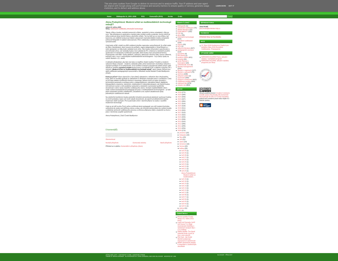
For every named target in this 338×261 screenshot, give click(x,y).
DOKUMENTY (183, 31)
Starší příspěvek (166, 143)
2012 (179, 124)
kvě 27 (183, 157)
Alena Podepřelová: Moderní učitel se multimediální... (188, 175)
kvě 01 (183, 206)
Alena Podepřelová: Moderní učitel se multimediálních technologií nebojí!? (138, 23)
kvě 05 (183, 201)
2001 (179, 210)
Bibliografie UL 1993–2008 (126, 16)
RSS (143, 16)
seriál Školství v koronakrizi (183, 62)
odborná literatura (184, 48)
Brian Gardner (118, 256)
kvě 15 (183, 183)
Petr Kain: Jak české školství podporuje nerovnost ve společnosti (186, 239)
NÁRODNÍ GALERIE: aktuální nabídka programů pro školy (215, 61)
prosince (182, 133)
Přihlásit (228, 255)
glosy (179, 35)
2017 (179, 112)
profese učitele (183, 57)
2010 (179, 128)
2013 (179, 121)
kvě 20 (183, 171)
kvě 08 (183, 195)
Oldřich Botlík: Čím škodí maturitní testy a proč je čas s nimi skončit (186, 233)
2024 (179, 97)
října (181, 137)
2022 (179, 101)
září (180, 139)
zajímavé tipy (182, 83)
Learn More (221, 6)
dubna (181, 208)
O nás (180, 16)
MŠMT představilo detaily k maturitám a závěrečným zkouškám (187, 244)
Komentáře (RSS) (156, 16)
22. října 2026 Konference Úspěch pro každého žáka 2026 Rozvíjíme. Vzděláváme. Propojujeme (215, 47)
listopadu (182, 135)
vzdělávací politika (184, 81)
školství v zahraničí (184, 72)
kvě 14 (183, 186)
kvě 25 (183, 162)
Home (109, 16)
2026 (179, 92)
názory (180, 44)
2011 (179, 126)
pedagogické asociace (186, 50)
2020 (179, 106)
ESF (179, 33)
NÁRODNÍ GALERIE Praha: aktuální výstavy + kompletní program (214, 58)
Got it (231, 6)
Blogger (220, 255)
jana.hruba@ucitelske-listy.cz (209, 28)
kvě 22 (183, 166)
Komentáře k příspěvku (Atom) (132, 146)
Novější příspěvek (112, 143)
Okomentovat (110, 139)
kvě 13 (183, 188)
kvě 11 (183, 192)
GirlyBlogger (157, 256)
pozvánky (181, 54)
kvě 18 (183, 181)
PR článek (181, 55)
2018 (179, 110)
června (181, 146)
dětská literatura (183, 30)
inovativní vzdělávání (185, 41)
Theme (108, 256)
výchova (181, 74)
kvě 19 (183, 179)
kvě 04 (183, 204)
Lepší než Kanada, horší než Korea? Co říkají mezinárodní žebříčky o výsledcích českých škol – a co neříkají (187, 226)
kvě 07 (183, 197)
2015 (179, 117)
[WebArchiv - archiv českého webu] (206, 81)
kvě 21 (183, 169)
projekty (180, 59)
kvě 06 (183, 199)
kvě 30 (183, 151)
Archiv (170, 16)
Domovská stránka (139, 143)
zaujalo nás (182, 85)
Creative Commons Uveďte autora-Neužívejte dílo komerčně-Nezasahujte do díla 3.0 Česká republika (214, 95)
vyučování (181, 78)
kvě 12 (183, 190)
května (181, 148)
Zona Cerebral (143, 256)
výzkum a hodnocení (185, 79)
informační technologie (135, 29)
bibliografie (182, 26)
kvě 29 (183, 153)
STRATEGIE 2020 (184, 65)
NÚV (179, 46)
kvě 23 (183, 164)
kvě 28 (183, 155)
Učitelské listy (111, 255)
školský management (185, 67)
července (182, 144)
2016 (179, 115)
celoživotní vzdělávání (118, 29)
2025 (179, 95)
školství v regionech (185, 70)
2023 (179, 99)
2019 (179, 108)
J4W (174, 256)
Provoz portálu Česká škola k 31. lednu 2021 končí (186, 218)
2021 (179, 104)
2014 (179, 119)
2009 (179, 130)
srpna (181, 142)
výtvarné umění (183, 76)
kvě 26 (183, 160)
